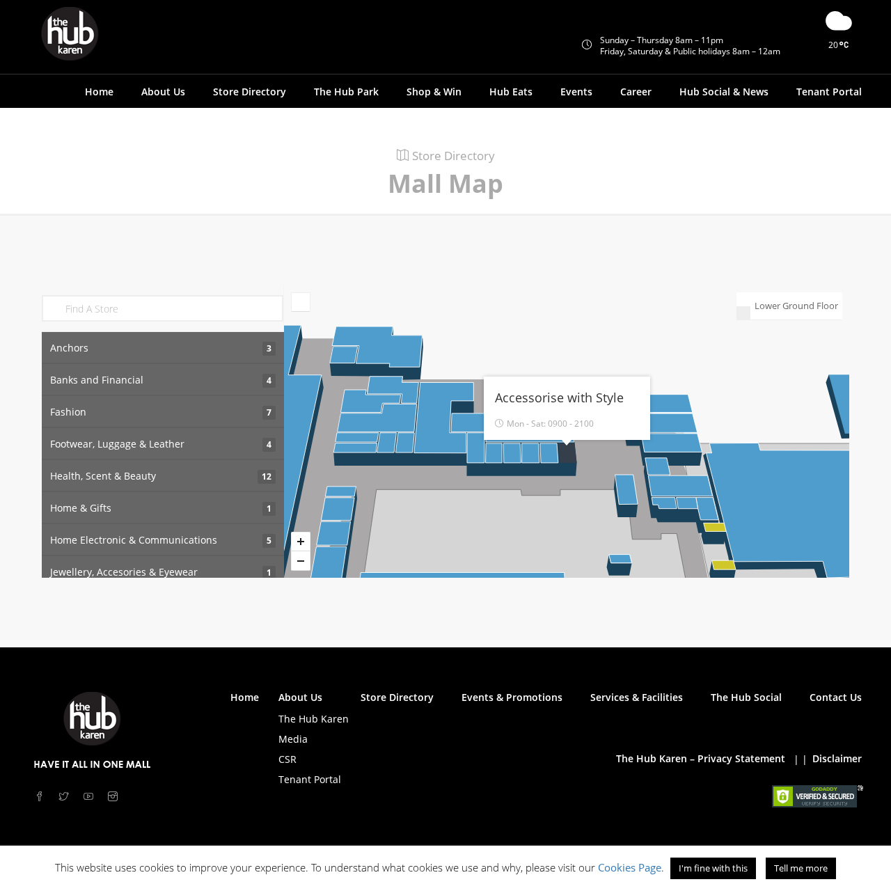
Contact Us (836, 697)
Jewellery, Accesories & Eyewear (160, 571)
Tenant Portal (829, 91)
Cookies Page (629, 867)
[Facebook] (41, 796)
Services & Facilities (636, 697)
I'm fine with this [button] (713, 868)
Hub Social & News (723, 91)
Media (293, 739)
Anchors (160, 347)
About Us (300, 697)
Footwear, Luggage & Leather (160, 443)
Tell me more (801, 868)
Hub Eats (511, 91)
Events (576, 91)
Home (99, 91)
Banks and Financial (160, 379)
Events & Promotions (512, 697)
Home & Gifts (160, 507)
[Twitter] (65, 796)
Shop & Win (434, 91)
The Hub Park (346, 91)
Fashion (160, 411)
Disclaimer (837, 758)
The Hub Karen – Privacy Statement (700, 758)
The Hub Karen (313, 718)
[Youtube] (90, 796)
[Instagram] (114, 796)
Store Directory (249, 91)
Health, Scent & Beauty (160, 475)
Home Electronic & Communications (160, 539)
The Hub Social (746, 697)
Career (636, 91)
